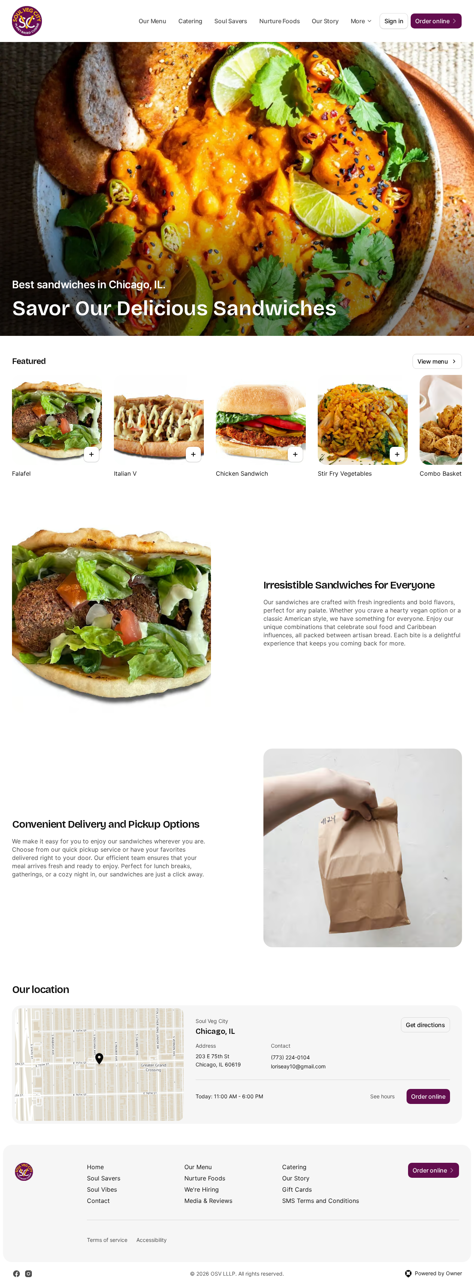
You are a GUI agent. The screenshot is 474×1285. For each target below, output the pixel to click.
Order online (428, 1096)
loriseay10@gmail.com (298, 1066)
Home (95, 1167)
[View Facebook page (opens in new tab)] (16, 1273)
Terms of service (107, 1240)
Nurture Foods (279, 21)
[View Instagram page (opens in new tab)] (28, 1273)
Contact (98, 1200)
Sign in (394, 21)
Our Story (325, 21)
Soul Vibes (102, 1189)
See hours (382, 1096)
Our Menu (152, 21)
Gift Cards (297, 1189)
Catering (190, 21)
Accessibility (151, 1240)
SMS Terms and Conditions (320, 1200)
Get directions (425, 1025)
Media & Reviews (208, 1200)
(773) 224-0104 (290, 1057)
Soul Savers (230, 21)
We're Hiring (201, 1189)
